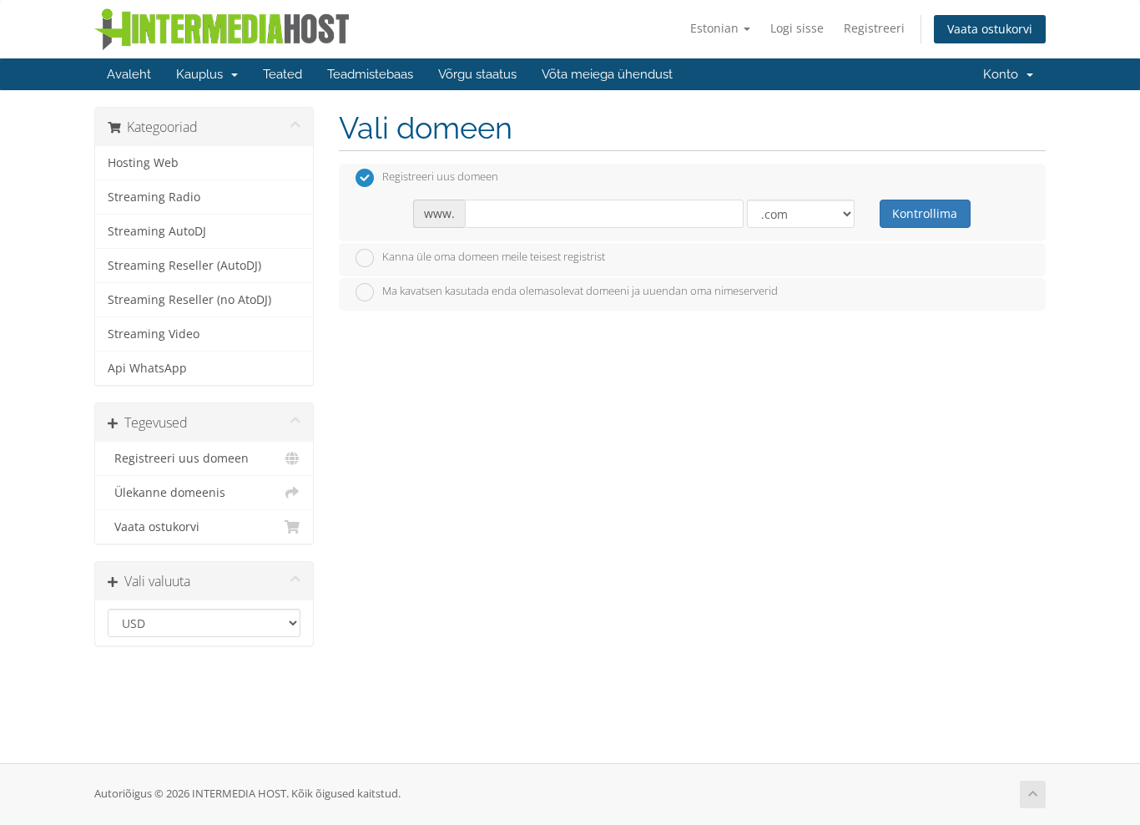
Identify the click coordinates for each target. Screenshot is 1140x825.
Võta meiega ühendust (607, 74)
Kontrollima (924, 213)
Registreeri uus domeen (178, 458)
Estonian (716, 28)
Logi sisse (797, 28)
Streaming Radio (154, 197)
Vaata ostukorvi (989, 29)
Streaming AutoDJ (157, 231)
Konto (1004, 74)
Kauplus (203, 74)
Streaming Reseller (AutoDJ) (184, 265)
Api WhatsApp (147, 368)
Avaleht (129, 74)
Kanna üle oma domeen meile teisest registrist (493, 256)
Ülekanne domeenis (166, 492)
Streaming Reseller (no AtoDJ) (189, 299)
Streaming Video (153, 334)
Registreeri (874, 28)
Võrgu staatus (477, 74)
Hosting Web (143, 162)
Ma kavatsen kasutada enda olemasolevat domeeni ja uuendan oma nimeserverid (580, 291)
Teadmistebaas (370, 74)
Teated (282, 74)
